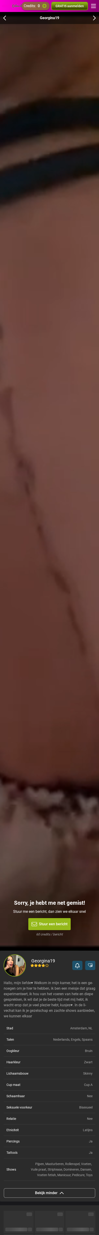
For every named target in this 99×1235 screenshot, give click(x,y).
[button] (77, 965)
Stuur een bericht (53, 924)
